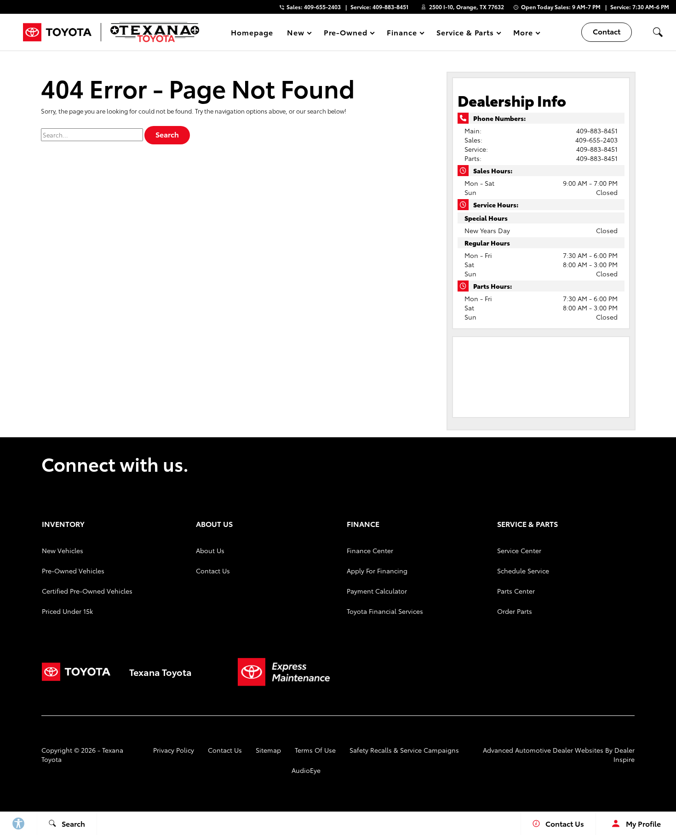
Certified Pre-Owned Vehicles (87, 590)
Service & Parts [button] (465, 34)
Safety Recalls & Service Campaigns (404, 750)
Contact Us (213, 570)
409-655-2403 (596, 139)
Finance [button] (401, 34)
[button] (657, 32)
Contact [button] (606, 31)
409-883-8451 (597, 130)
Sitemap (268, 750)
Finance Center (370, 550)
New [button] (297, 34)
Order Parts (514, 611)
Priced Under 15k (67, 611)
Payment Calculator (377, 590)
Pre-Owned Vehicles (73, 570)
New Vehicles (62, 550)
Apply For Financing (377, 570)
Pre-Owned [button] (345, 34)
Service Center (519, 550)
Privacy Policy (173, 750)
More (523, 34)
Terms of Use (315, 750)
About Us (210, 550)
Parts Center (516, 590)
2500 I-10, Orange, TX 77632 (466, 7)
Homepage (252, 32)
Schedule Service (523, 570)
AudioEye (306, 770)
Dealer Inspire (624, 754)
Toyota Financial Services (385, 611)
